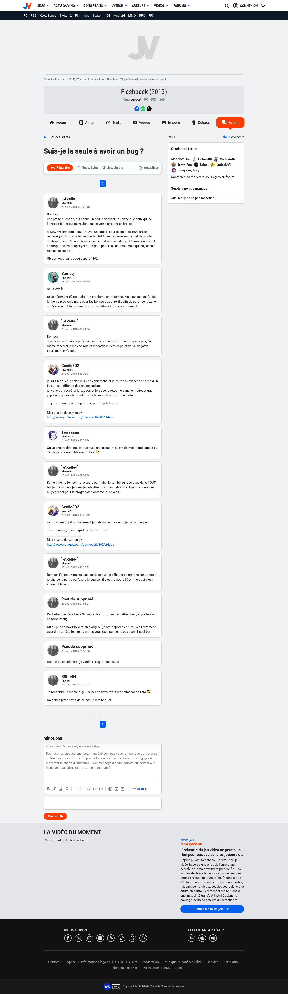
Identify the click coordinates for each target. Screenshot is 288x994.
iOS (108, 16)
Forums (179, 6)
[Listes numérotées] (82, 789)
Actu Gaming (64, 6)
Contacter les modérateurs (190, 177)
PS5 (33, 16)
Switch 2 (66, 16)
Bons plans (93, 6)
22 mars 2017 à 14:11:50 (75, 684)
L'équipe (70, 962)
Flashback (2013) (64, 79)
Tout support (132, 99)
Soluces (204, 122)
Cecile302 (70, 365)
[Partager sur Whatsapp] (142, 108)
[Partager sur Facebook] (136, 108)
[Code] (94, 789)
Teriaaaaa (70, 432)
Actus (89, 122)
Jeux (41, 6)
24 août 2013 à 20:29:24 (75, 440)
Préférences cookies (124, 968)
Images (174, 122)
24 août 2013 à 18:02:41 (75, 373)
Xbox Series (48, 16)
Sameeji (68, 273)
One (86, 16)
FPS (151, 16)
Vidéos (159, 6)
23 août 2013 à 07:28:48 (75, 207)
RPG (142, 16)
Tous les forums (87, 79)
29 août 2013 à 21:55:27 (75, 603)
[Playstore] (191, 938)
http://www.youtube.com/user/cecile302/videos (80, 417)
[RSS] (111, 938)
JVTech (117, 6)
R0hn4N (68, 676)
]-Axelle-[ (69, 199)
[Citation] (88, 789)
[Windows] (213, 938)
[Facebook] (68, 938)
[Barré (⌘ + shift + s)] (66, 789)
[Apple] (202, 938)
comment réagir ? (92, 746)
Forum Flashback (108, 79)
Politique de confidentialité (183, 962)
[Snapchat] (143, 938)
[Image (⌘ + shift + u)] (116, 789)
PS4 (78, 16)
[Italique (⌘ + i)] (54, 789)
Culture (138, 6)
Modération (151, 962)
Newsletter (151, 968)
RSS (167, 968)
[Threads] (132, 938)
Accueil (48, 79)
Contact (53, 962)
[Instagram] (89, 938)
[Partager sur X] (149, 108)
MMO (132, 16)
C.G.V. (133, 962)
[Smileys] (110, 789)
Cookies (212, 962)
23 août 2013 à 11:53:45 (75, 281)
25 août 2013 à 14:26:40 (75, 515)
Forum (233, 122)
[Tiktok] (121, 938)
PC (25, 16)
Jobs (178, 968)
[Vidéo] (122, 789)
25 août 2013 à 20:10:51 (75, 567)
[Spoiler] (100, 789)
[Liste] (76, 789)
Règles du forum (222, 177)
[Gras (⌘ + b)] (48, 789)
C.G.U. (119, 962)
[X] (78, 938)
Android (119, 16)
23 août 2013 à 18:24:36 (75, 329)
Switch (97, 16)
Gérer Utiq (230, 962)
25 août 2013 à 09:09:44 (75, 475)
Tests (116, 122)
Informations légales (95, 962)
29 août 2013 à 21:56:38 (75, 651)
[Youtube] (100, 938)
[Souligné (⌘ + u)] (60, 789)
